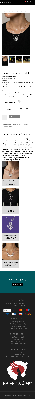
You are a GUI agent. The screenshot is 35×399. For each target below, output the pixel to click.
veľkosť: (9, 109)
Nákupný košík (18, 339)
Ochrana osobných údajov (18, 328)
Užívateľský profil (18, 337)
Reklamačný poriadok (18, 326)
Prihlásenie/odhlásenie (18, 344)
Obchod (8, 11)
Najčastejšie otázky (18, 322)
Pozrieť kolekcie (17, 284)
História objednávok (18, 341)
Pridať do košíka (14, 116)
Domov (3, 11)
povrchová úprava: (9, 102)
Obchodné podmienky (18, 324)
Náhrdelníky (14, 11)
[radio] (19, 101)
